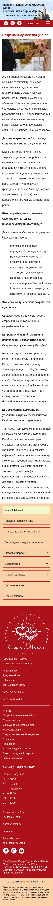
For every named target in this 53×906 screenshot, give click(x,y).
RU (37, 23)
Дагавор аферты (12, 824)
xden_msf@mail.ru (13, 699)
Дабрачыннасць (14, 585)
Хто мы (7, 710)
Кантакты (8, 831)
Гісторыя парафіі (12, 758)
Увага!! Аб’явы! (13, 510)
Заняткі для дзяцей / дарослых (24, 542)
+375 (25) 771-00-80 (13, 692)
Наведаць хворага (13, 729)
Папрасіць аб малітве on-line (22, 531)
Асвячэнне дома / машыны (17, 748)
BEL (30, 23)
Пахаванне (9, 744)
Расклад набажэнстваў (19, 520)
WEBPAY (40, 890)
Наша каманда (14, 596)
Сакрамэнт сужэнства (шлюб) (19, 725)
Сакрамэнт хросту (13, 720)
